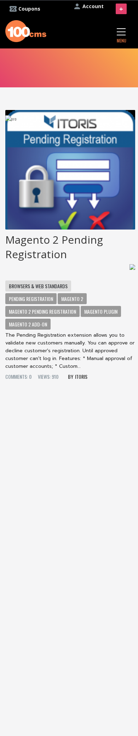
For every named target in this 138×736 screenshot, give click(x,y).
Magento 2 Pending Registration (54, 246)
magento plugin (100, 311)
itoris (81, 376)
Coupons (29, 8)
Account (93, 6)
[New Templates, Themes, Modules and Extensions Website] (25, 30)
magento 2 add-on (28, 324)
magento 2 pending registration (42, 311)
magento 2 (72, 298)
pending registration (31, 298)
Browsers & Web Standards (38, 286)
